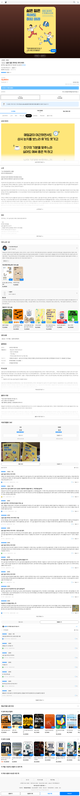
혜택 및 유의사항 (20, 438)
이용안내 (3, 350)
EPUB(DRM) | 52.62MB (15, 360)
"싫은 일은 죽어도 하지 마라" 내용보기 (40, 477)
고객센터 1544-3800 (24, 783)
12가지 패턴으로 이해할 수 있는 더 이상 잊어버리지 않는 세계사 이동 (29, 320)
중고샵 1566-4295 (43, 783)
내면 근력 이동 (17, 724)
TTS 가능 (12, 354)
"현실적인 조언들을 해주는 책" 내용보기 (40, 607)
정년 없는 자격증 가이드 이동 (61, 752)
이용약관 (21, 787)
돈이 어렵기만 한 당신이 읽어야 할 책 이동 (51, 319)
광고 (60, 787)
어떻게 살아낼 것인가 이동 (6, 724)
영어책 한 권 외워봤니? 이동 (61, 725)
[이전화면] (2, 2)
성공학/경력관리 (15, 339)
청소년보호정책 (35, 787)
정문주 (13, 68)
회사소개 (44, 787)
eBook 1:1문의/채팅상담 (53, 783)
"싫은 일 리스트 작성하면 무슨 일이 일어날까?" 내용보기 (40, 591)
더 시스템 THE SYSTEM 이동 (28, 725)
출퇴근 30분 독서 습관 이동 (50, 752)
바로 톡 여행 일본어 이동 (62, 320)
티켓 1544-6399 (34, 783)
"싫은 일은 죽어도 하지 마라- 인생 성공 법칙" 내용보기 (40, 533)
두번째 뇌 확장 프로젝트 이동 (17, 752)
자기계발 (8, 339)
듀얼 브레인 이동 (39, 724)
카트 (78, 2)
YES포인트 (3, 82)
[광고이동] (74, 2)
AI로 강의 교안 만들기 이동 (72, 752)
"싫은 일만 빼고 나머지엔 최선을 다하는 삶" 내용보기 (40, 506)
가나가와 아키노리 (5, 68)
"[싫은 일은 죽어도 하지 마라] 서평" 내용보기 (40, 519)
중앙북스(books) (5, 69)
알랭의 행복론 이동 (7, 319)
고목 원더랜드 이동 (40, 319)
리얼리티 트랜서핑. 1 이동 (50, 724)
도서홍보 (56, 787)
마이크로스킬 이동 (72, 724)
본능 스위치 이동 (73, 320)
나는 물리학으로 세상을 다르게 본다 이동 (18, 319)
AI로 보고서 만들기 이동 (28, 752)
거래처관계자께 (51, 787)
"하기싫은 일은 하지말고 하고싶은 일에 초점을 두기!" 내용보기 (40, 562)
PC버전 (40, 787)
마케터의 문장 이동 (18, 276)
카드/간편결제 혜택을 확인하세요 (69, 92)
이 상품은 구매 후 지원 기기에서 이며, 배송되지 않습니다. (27, 104)
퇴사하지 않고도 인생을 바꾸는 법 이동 (6, 752)
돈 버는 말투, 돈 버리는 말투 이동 (7, 276)
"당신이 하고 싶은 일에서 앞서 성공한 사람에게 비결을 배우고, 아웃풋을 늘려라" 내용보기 (40, 491)
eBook (3, 339)
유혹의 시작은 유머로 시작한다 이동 (39, 752)
